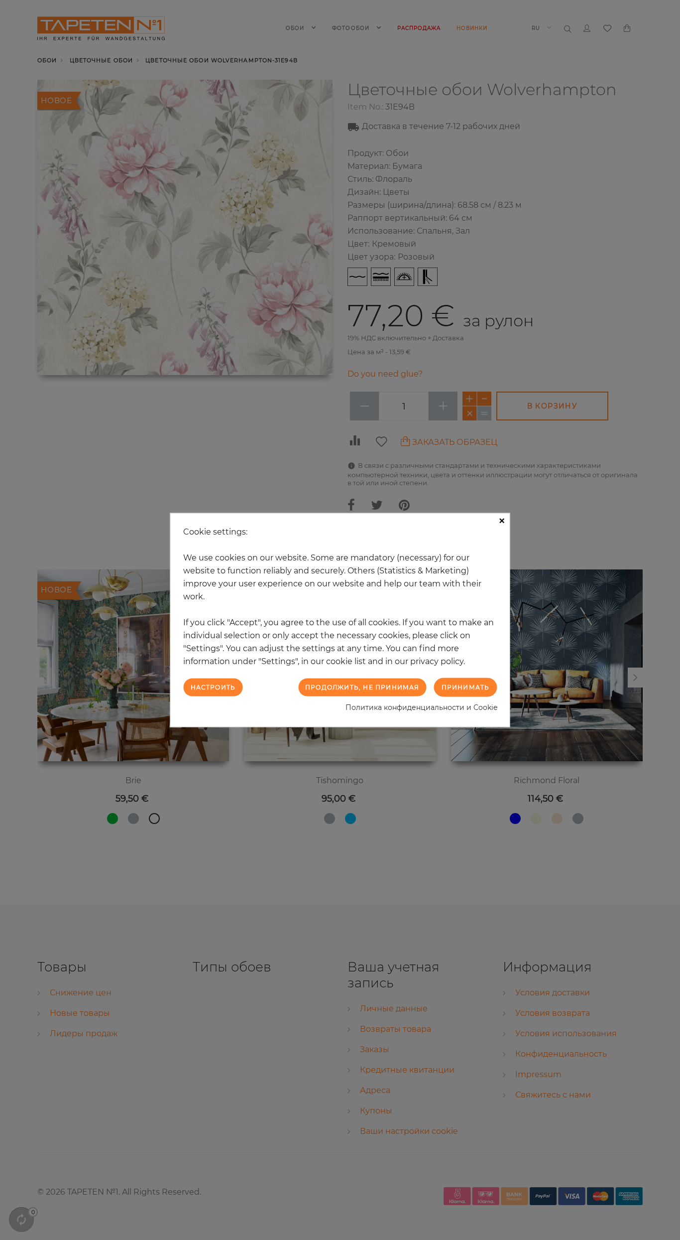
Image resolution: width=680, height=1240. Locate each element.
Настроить (213, 686)
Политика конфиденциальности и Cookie (421, 707)
